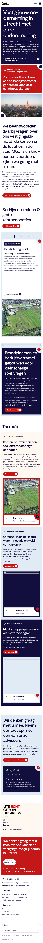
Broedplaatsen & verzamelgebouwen (15, 886)
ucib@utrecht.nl (30, 871)
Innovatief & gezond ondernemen (14, 897)
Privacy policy (7, 935)
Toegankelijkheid (27, 935)
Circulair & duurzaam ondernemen (14, 894)
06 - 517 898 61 (13, 871)
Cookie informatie (8, 939)
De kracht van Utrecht (10, 909)
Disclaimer (16, 935)
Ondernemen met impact (11, 900)
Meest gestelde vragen (10, 914)
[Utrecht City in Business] (5, 3)
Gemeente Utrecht (10, 930)
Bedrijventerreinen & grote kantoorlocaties (17, 883)
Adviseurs (6, 912)
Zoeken (6, 925)
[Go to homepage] (21, 810)
